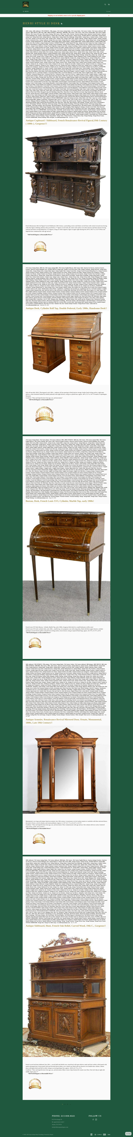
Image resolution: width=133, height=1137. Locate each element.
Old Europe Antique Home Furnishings (35, 1134)
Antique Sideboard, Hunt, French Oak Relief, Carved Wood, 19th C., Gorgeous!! (66, 925)
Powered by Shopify (48, 1134)
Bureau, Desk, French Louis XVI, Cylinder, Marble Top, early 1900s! (60, 501)
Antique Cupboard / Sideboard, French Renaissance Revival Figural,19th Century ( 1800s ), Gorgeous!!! (54, 222)
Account (108, 11)
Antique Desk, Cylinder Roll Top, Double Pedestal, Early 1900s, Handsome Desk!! (66, 308)
